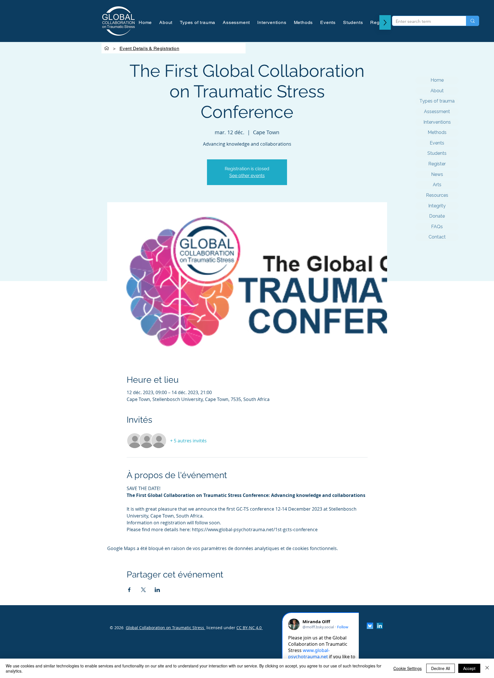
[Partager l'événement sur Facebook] (129, 589)
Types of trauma (437, 101)
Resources (437, 195)
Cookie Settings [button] (407, 668)
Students (437, 153)
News (437, 174)
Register (437, 164)
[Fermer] (487, 668)
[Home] (106, 48)
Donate (437, 216)
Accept (469, 668)
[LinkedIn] (380, 626)
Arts (437, 184)
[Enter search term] (472, 21)
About (437, 90)
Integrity (437, 205)
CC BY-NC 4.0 (249, 627)
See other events (247, 175)
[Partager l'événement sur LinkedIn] (157, 589)
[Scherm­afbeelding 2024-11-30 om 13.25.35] (370, 626)
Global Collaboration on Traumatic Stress (165, 627)
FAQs (437, 226)
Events (437, 143)
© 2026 (117, 627)
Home (437, 80)
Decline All (440, 668)
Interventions (437, 122)
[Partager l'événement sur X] (143, 589)
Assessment (437, 111)
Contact (437, 237)
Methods (437, 132)
